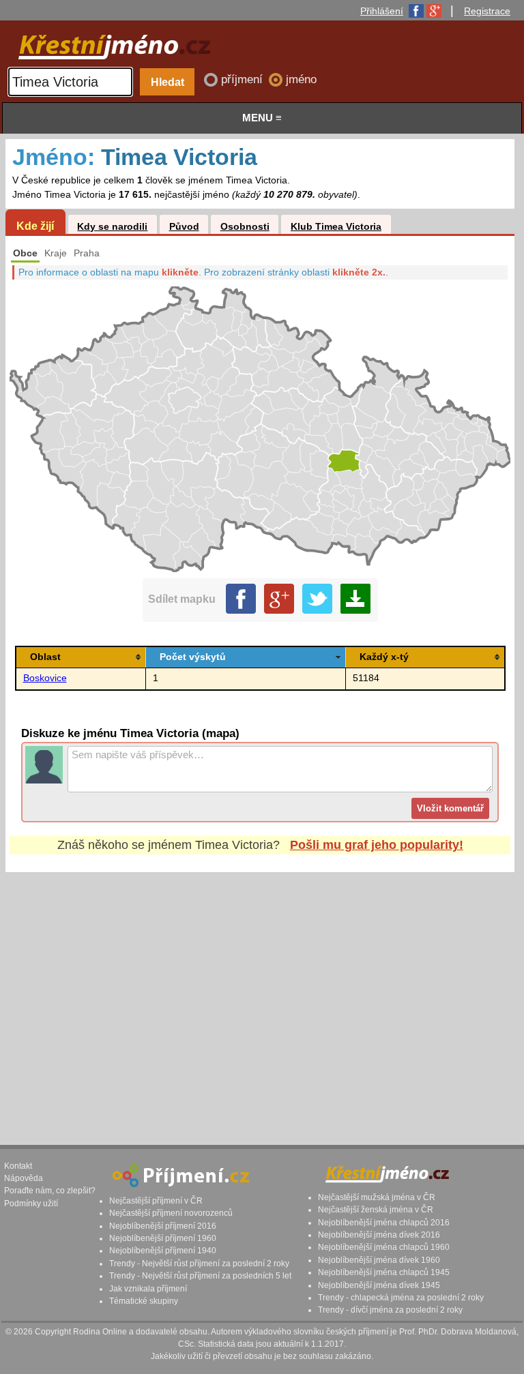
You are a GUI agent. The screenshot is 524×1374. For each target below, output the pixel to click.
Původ (184, 227)
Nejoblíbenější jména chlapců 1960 (384, 1247)
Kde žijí (35, 226)
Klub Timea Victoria (336, 227)
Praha (87, 253)
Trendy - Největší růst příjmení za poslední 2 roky (199, 1263)
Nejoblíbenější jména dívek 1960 (379, 1260)
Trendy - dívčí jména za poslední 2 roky (390, 1310)
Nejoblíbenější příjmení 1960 (162, 1238)
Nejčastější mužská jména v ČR (376, 1197)
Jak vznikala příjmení (148, 1289)
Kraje (55, 253)
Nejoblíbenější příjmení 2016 (162, 1226)
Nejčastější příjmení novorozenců (171, 1213)
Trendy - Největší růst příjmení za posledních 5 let (200, 1276)
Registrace (487, 10)
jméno (301, 79)
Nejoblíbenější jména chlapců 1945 (384, 1272)
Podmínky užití (31, 1203)
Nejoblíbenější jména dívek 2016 (379, 1235)
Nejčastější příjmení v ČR (156, 1201)
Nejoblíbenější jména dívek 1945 (379, 1285)
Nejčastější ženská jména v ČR (375, 1209)
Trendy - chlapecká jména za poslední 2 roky (401, 1297)
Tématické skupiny (143, 1301)
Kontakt (18, 1166)
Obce (25, 253)
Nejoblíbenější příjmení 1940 (162, 1250)
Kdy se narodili (112, 227)
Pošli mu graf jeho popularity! (376, 845)
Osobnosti (245, 227)
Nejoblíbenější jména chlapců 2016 (384, 1222)
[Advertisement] (259, 995)
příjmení (243, 79)
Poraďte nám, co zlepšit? (50, 1190)
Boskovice (45, 678)
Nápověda (23, 1178)
